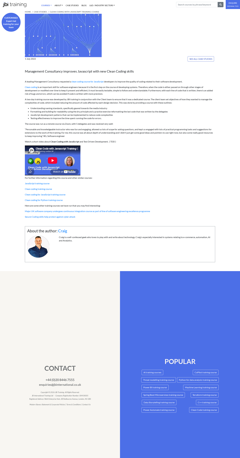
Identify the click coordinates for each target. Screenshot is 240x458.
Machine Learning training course (201, 387)
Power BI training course (155, 387)
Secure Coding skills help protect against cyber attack (50, 216)
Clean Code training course (204, 410)
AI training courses (152, 372)
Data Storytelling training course (159, 402)
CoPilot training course (206, 372)
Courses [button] (45, 5)
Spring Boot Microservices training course (163, 395)
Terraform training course (204, 395)
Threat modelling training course (158, 380)
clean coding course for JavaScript (88, 81)
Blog (84, 5)
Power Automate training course (158, 410)
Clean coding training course (38, 189)
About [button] (58, 5)
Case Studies (72, 5)
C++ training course (207, 402)
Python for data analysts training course (198, 380)
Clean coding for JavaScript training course (45, 194)
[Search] (220, 4)
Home (28, 12)
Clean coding (31, 87)
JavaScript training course (37, 183)
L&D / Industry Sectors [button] (101, 5)
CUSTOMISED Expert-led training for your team (11, 22)
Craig (62, 230)
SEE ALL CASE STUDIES (200, 59)
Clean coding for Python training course (44, 200)
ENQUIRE (232, 4)
